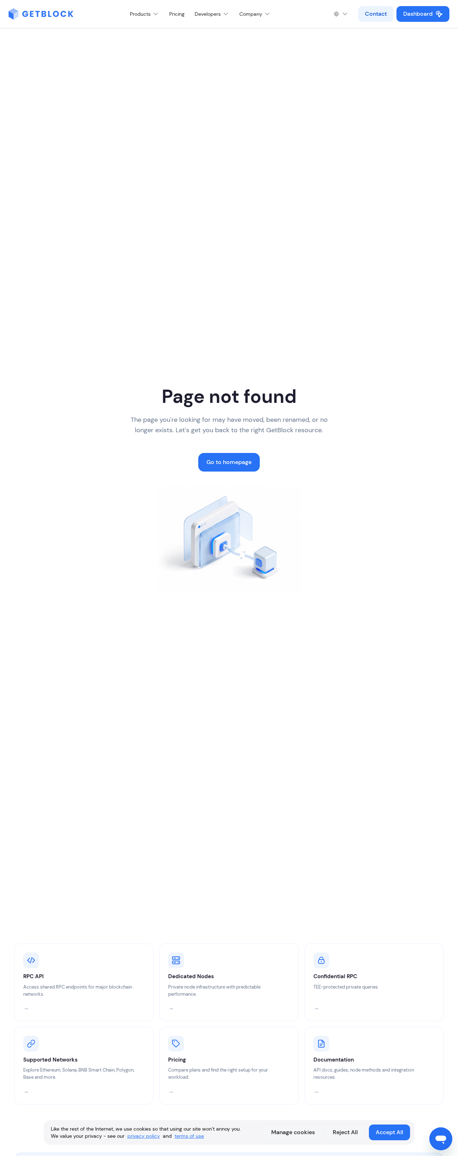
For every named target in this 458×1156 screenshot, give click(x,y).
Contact (376, 14)
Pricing (177, 14)
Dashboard (418, 14)
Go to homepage (229, 462)
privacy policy (143, 1136)
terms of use (189, 1136)
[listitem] (84, 982)
